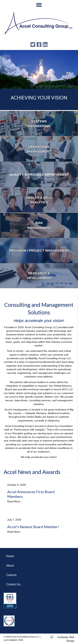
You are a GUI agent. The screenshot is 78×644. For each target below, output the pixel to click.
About (10, 565)
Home (10, 556)
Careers (11, 574)
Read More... (14, 501)
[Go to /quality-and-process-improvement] (39, 174)
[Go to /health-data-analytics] (39, 199)
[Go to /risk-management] (39, 225)
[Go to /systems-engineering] (39, 123)
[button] (39, 4)
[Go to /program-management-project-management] (39, 250)
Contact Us (13, 584)
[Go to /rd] (39, 275)
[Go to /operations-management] (39, 149)
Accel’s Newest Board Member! (33, 527)
